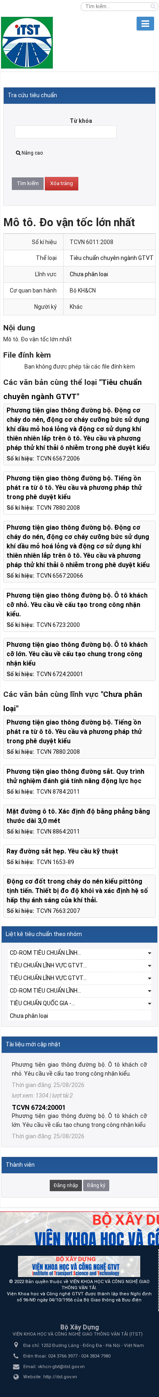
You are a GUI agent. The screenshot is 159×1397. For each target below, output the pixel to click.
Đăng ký (96, 1185)
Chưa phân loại (89, 274)
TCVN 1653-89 (55, 862)
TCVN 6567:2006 (58, 458)
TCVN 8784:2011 (58, 791)
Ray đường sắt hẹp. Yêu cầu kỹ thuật (62, 851)
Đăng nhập (66, 1185)
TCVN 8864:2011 (58, 831)
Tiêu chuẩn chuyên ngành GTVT (112, 258)
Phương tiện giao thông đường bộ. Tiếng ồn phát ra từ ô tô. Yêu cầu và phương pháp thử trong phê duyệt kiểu (74, 487)
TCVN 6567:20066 (59, 575)
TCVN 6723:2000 (58, 625)
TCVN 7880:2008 (58, 507)
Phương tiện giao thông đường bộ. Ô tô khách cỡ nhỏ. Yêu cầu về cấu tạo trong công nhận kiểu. (77, 605)
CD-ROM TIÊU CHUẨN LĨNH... (45, 953)
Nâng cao (32, 153)
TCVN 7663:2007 (58, 911)
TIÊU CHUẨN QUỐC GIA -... (42, 1003)
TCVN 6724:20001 (59, 674)
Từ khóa (81, 121)
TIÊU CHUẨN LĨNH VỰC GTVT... (48, 965)
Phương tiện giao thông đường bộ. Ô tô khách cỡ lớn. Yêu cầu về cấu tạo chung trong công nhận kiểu (77, 654)
